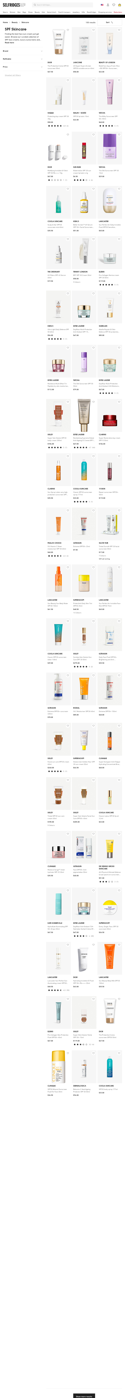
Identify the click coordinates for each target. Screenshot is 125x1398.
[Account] (107, 4)
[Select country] (102, 4)
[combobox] (64, 5)
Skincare (25, 22)
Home (5, 22)
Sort (107, 22)
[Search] (35, 4)
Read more (9, 42)
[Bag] (119, 4)
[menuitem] (5, 12)
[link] (58, 67)
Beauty (15, 22)
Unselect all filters (13, 75)
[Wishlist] (113, 4)
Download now (77, 16)
